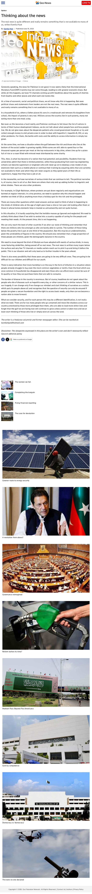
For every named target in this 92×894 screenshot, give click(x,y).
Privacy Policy (78, 889)
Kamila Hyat (8, 29)
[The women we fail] (7, 385)
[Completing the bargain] (7, 395)
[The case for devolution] (7, 416)
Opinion (4, 10)
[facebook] (3, 339)
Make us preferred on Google (22, 339)
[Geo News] (43, 2)
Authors (69, 889)
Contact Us (61, 889)
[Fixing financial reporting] (7, 406)
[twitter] (7, 339)
